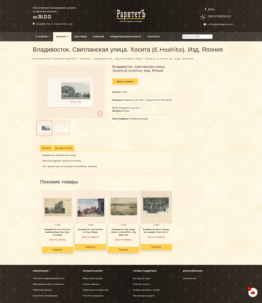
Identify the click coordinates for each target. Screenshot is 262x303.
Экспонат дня (189, 278)
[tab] (46, 148)
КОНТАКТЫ (154, 36)
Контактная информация (45, 295)
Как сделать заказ (141, 278)
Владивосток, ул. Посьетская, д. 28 (54, 24)
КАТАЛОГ (61, 36)
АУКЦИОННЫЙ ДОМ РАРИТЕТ (125, 36)
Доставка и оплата (63, 148)
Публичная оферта (42, 290)
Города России (153, 100)
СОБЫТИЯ (98, 36)
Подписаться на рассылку (96, 290)
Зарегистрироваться (219, 16)
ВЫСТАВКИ (80, 36)
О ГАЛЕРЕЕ (42, 36)
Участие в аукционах (93, 295)
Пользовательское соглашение (48, 284)
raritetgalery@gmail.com (220, 24)
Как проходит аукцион (144, 295)
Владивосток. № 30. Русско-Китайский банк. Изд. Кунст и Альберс (57, 232)
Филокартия (166, 100)
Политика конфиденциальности (48, 278)
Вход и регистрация (92, 278)
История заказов (91, 284)
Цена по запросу (125, 81)
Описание (46, 148)
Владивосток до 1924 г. (134, 100)
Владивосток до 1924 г (129, 108)
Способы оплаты (141, 284)
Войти (211, 9)
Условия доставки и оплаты (146, 290)
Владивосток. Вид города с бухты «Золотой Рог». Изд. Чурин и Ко (123, 232)
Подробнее (57, 250)
